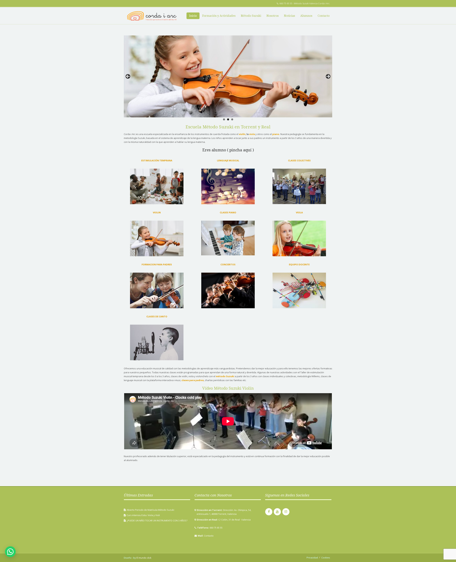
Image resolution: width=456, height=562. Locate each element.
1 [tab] (224, 119)
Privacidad (312, 557)
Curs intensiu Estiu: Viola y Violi (143, 515)
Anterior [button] (128, 76)
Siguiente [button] (328, 76)
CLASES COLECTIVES (299, 160)
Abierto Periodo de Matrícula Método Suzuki (150, 509)
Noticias (289, 15)
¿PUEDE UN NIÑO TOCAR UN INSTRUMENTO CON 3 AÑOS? (157, 520)
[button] (10, 551)
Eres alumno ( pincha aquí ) (228, 150)
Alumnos (306, 15)
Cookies (325, 557)
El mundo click (143, 557)
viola (252, 134)
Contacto (324, 15)
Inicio (193, 15)
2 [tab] (228, 119)
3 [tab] (232, 119)
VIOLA (299, 212)
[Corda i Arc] (152, 15)
